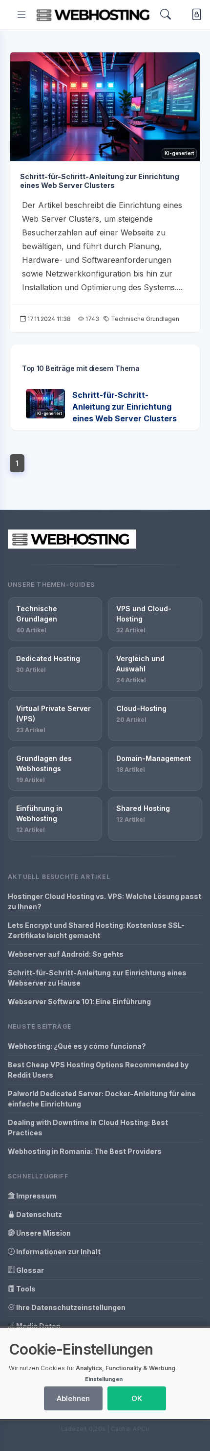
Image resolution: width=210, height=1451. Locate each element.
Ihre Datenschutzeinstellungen (70, 1307)
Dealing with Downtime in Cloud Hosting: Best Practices (88, 1127)
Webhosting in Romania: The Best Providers (85, 1151)
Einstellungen (104, 1379)
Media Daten (38, 1326)
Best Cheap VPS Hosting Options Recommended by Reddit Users (98, 1069)
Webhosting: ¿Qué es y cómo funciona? (77, 1046)
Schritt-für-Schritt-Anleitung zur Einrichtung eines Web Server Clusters (99, 181)
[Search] (165, 15)
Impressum (36, 1196)
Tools (25, 1289)
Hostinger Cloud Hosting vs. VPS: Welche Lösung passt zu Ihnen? (104, 901)
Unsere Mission (43, 1233)
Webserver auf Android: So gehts (66, 954)
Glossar (29, 1270)
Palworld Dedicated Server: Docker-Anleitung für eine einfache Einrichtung (102, 1098)
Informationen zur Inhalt (58, 1251)
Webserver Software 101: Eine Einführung (79, 1001)
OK (136, 1398)
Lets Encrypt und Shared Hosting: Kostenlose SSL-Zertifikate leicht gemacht (96, 930)
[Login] (194, 14)
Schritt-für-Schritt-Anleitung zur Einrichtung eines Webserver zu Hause (97, 977)
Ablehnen (73, 1398)
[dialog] (105, 1373)
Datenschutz (38, 1214)
